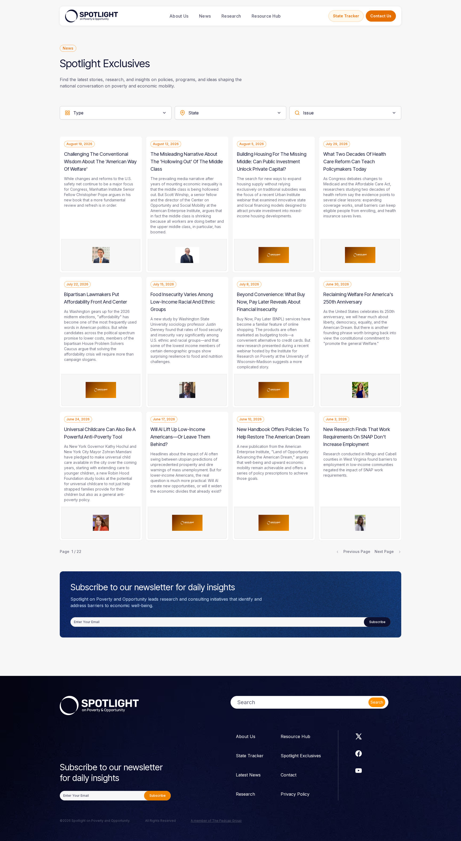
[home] (91, 16)
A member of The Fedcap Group (216, 821)
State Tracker (346, 16)
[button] (115, 112)
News (205, 16)
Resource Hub (266, 16)
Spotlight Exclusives (301, 755)
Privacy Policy (295, 794)
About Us (178, 16)
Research (231, 16)
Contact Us (380, 16)
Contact (288, 775)
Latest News (248, 775)
